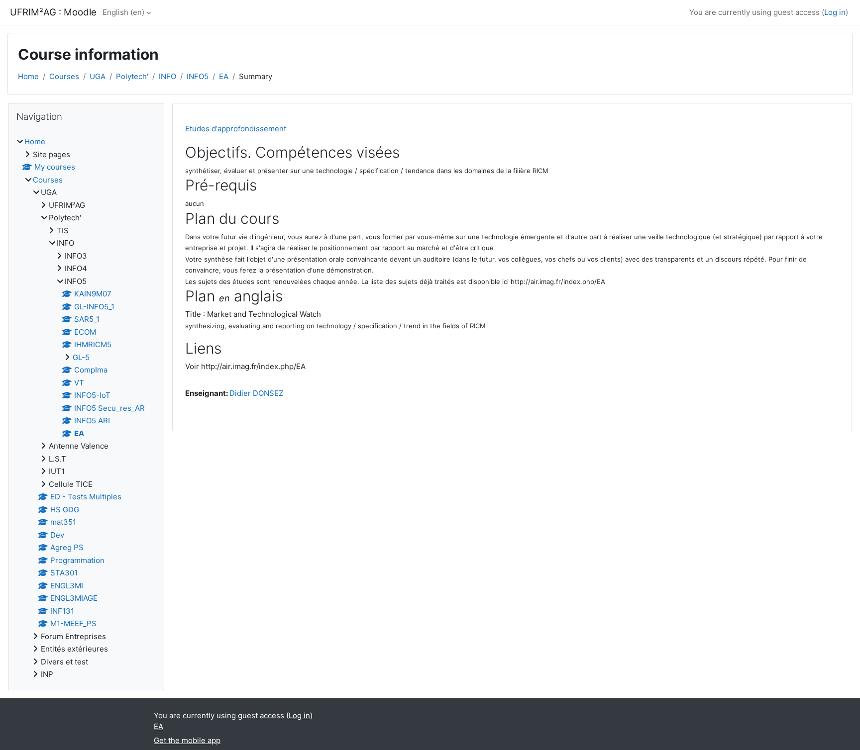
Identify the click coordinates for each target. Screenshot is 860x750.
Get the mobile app (187, 740)
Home (28, 76)
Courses (64, 76)
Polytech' (132, 76)
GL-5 (81, 357)
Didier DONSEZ (256, 393)
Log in (835, 12)
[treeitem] (86, 408)
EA (223, 76)
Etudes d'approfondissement (235, 128)
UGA (98, 76)
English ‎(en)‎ (123, 12)
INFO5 (198, 76)
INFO (167, 76)
